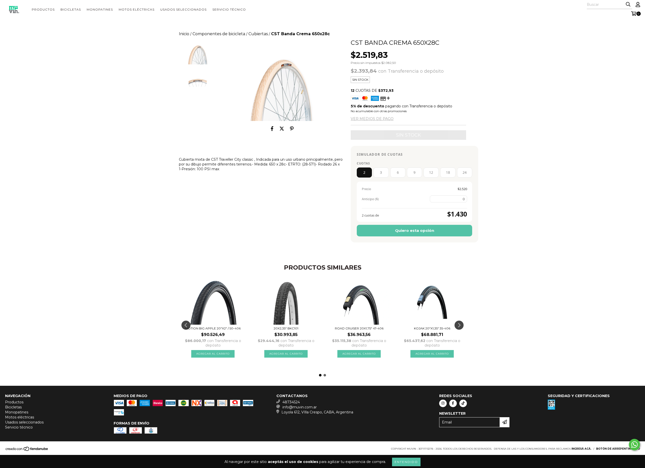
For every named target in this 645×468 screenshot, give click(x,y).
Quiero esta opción (414, 230)
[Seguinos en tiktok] (463, 403)
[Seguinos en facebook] (453, 403)
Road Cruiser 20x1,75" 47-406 (359, 328)
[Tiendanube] (27, 450)
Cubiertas (258, 33)
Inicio (184, 33)
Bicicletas (70, 9)
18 (448, 172)
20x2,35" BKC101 (286, 328)
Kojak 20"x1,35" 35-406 (432, 328)
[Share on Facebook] (272, 128)
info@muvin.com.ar (299, 407)
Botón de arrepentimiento (618, 448)
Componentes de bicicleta (218, 33)
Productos (43, 9)
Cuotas (363, 163)
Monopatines (100, 9)
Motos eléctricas (136, 9)
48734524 (291, 402)
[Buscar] (628, 4)
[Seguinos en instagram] (443, 403)
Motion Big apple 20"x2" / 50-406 (213, 328)
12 (431, 172)
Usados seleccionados (183, 9)
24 (465, 172)
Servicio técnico (229, 9)
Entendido (406, 462)
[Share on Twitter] (281, 128)
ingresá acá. (581, 448)
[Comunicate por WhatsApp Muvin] (634, 444)
